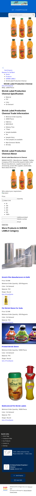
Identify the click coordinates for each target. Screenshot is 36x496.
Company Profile (7, 438)
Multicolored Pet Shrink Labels (14, 406)
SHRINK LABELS (10, 79)
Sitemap (5, 446)
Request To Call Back (8, 72)
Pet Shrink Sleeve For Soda (12, 308)
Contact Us (6, 443)
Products (9, 76)
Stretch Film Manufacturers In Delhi (16, 277)
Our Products (6, 441)
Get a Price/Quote (7, 86)
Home (8, 74)
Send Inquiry (8, 70)
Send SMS (19, 480)
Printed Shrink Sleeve (10, 347)
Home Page (6, 436)
